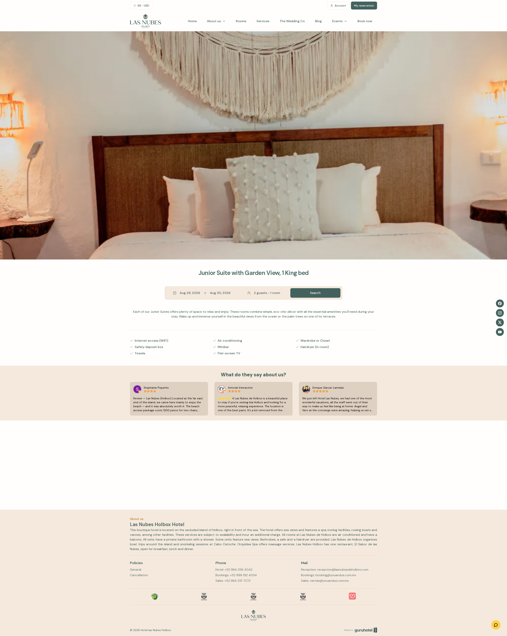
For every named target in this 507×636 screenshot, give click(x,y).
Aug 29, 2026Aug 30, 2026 (205, 293)
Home (192, 21)
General (135, 569)
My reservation (364, 5)
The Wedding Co (292, 21)
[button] (253, 292)
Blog (318, 21)
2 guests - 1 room (267, 293)
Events (337, 21)
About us (214, 21)
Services (262, 21)
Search (315, 293)
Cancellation (139, 575)
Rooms (241, 21)
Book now (364, 21)
